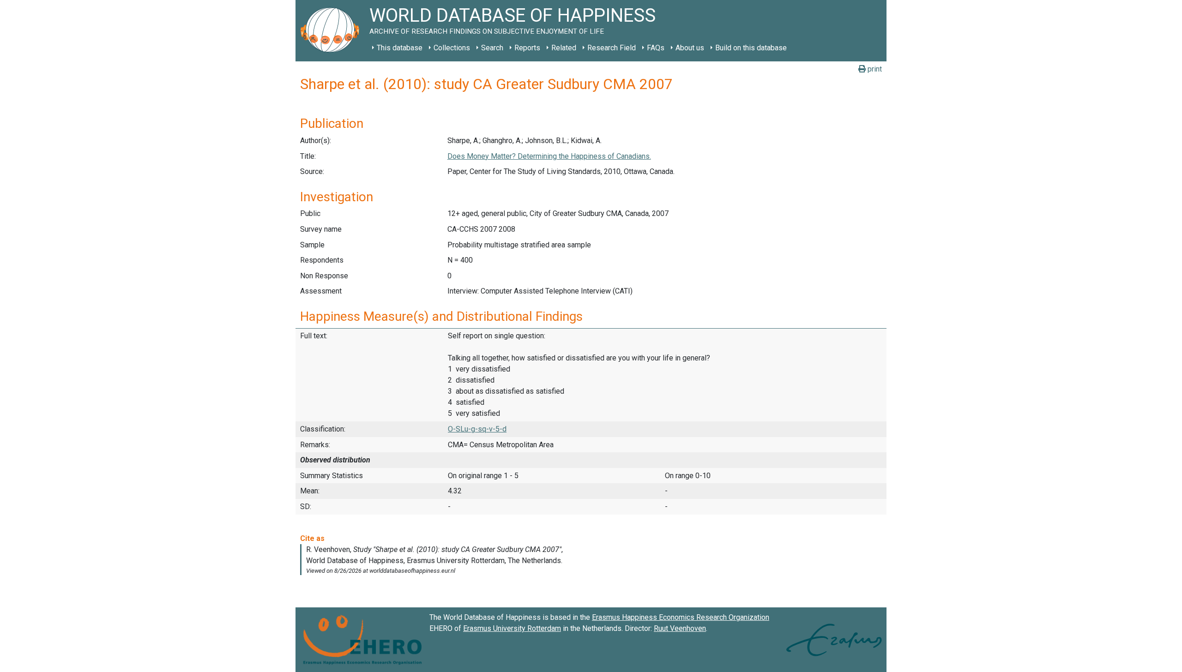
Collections (452, 47)
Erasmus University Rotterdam (512, 628)
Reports (527, 47)
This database (399, 47)
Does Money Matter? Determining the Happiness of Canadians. (549, 156)
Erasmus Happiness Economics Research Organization (680, 617)
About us (689, 47)
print (874, 69)
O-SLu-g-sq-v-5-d (477, 429)
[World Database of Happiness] (332, 30)
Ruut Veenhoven (680, 628)
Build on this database (751, 47)
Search (492, 47)
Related (563, 47)
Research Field (611, 47)
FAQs (655, 47)
